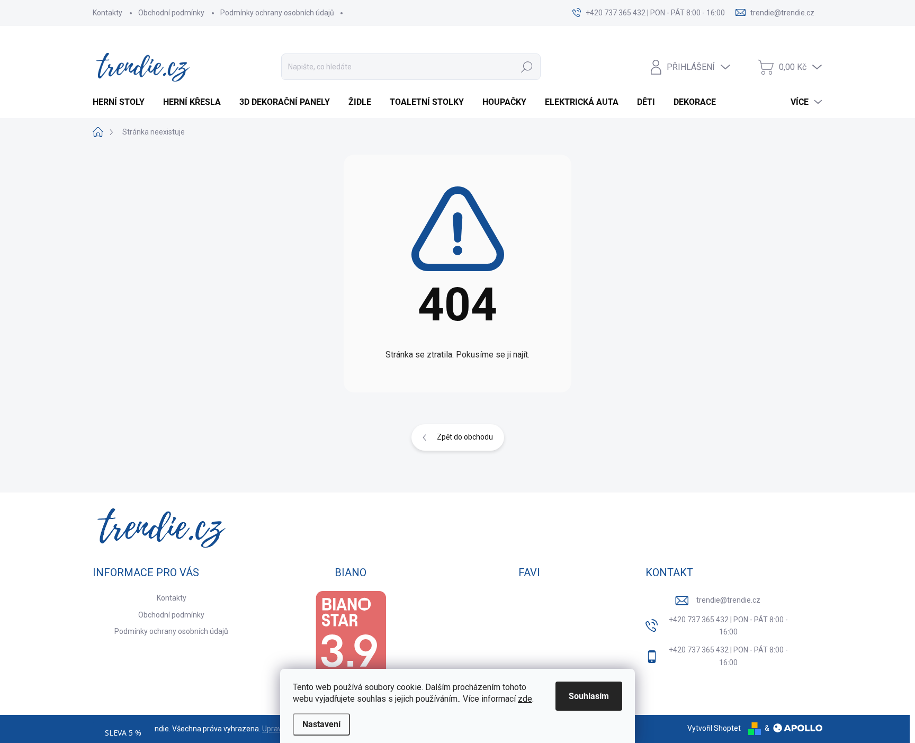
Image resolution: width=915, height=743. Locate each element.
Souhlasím (589, 696)
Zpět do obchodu (465, 437)
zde (525, 699)
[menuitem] (122, 102)
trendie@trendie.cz (728, 600)
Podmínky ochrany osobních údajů (277, 12)
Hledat (527, 66)
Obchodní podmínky (171, 12)
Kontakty (107, 12)
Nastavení (321, 724)
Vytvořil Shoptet (714, 728)
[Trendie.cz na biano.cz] (350, 641)
